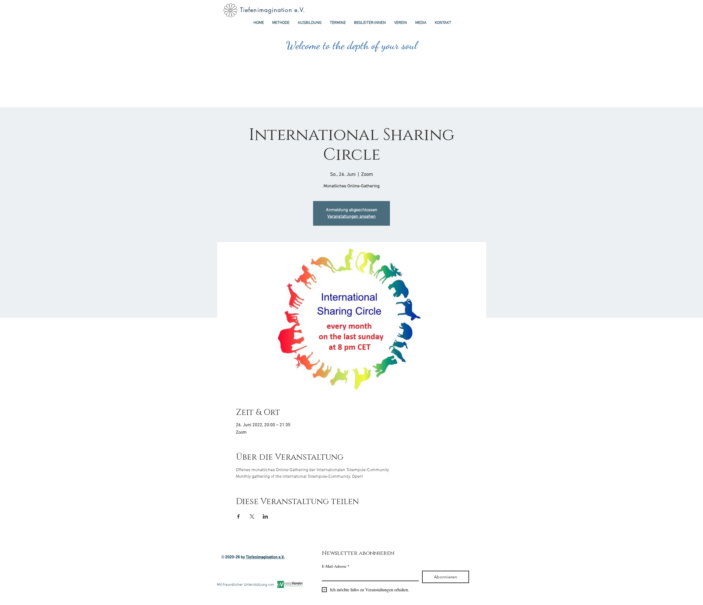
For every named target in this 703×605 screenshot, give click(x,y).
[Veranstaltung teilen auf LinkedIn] (265, 516)
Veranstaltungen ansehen (351, 216)
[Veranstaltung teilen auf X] (252, 516)
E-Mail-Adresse (335, 566)
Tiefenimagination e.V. (272, 10)
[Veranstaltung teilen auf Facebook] (238, 516)
